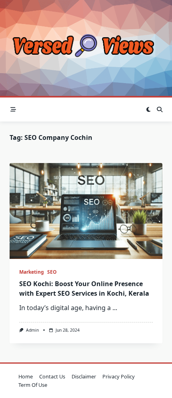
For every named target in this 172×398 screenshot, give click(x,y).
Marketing (31, 272)
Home (25, 376)
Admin (32, 330)
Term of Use (32, 384)
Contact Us (52, 376)
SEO (52, 272)
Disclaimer (84, 376)
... (114, 307)
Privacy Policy (118, 376)
